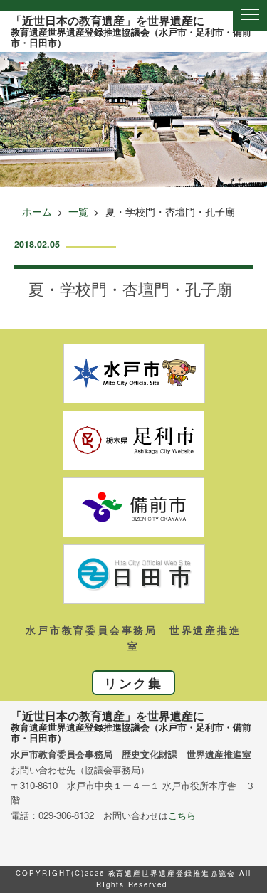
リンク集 (133, 683)
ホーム (37, 211)
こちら (182, 815)
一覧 (78, 211)
